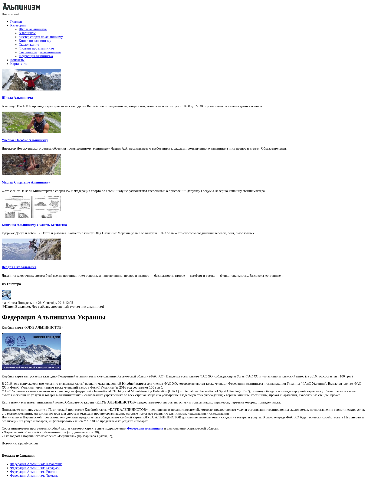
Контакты (17, 60)
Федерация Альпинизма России (33, 471)
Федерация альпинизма (36, 56)
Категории (18, 25)
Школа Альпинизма (17, 97)
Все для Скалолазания (19, 267)
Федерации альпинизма (145, 428)
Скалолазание (29, 44)
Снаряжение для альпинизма (40, 52)
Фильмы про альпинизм (36, 48)
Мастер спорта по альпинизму (41, 37)
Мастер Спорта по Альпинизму (26, 182)
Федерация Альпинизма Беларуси (35, 468)
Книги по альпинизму (35, 40)
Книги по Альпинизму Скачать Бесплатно (34, 225)
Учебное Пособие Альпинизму (25, 140)
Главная (16, 21)
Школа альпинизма (33, 29)
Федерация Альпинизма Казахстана (36, 464)
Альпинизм (27, 33)
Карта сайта (18, 64)
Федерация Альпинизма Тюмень (34, 475)
